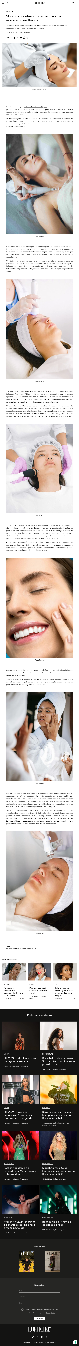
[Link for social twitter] (33, 1338)
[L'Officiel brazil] (39, 3)
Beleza (9, 11)
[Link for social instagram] (42, 1338)
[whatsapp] (24, 38)
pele (24, 949)
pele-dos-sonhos (13, 949)
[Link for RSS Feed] (46, 1337)
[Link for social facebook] (37, 1338)
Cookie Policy (50, 1342)
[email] (7, 38)
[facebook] (11, 38)
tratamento (32, 949)
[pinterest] (14, 38)
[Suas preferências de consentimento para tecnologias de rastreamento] (75, 1342)
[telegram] (27, 38)
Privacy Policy (50, 1313)
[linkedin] (17, 38)
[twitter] (21, 38)
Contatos (26, 1342)
